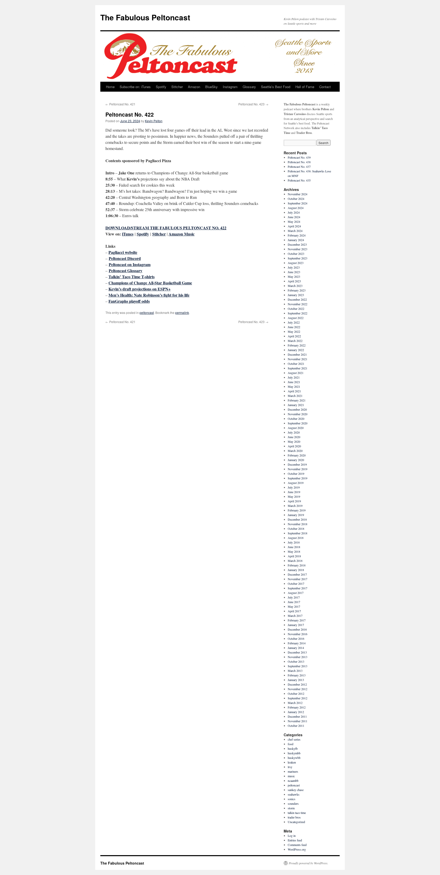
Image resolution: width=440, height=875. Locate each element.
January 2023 (296, 295)
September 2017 (297, 588)
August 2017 (296, 593)
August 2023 (296, 263)
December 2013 (297, 652)
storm (291, 808)
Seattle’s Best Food (275, 86)
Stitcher (177, 86)
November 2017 (297, 579)
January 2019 (296, 515)
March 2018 (295, 561)
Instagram (230, 86)
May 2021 (294, 386)
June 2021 (294, 382)
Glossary (249, 86)
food (290, 744)
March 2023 (295, 286)
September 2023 (297, 258)
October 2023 (296, 254)
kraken (292, 762)
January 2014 (296, 648)
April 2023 (294, 281)
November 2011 (297, 721)
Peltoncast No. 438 (299, 162)
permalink (182, 312)
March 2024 (295, 231)
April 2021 (294, 391)
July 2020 (294, 432)
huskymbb (294, 753)
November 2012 (297, 689)
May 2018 (294, 551)
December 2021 (297, 354)
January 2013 (296, 680)
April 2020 (294, 446)
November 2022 (297, 304)
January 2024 (296, 240)
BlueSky (211, 86)
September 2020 (297, 423)
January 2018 (296, 570)
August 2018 (296, 538)
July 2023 (294, 267)
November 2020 (297, 414)
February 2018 (297, 565)
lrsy (290, 767)
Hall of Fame (304, 86)
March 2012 (295, 703)
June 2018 (294, 547)
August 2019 (296, 483)
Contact (325, 86)
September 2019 (297, 478)
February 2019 (297, 510)
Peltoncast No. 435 (299, 180)
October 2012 (296, 693)
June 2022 (294, 327)
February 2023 (297, 290)
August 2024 (296, 208)
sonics (291, 799)
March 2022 (295, 341)
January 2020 (296, 460)
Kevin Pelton (153, 121)
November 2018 (297, 524)
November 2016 (297, 634)
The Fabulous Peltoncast (145, 17)
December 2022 (297, 299)
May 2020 (294, 441)
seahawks (293, 794)
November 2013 (297, 657)
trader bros (294, 817)
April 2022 (294, 336)
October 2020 (296, 418)
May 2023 (294, 276)
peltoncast (147, 312)
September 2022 (297, 313)
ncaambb (293, 781)
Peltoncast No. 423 (253, 104)
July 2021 (294, 377)
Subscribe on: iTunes (135, 86)
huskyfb (293, 748)
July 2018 (294, 542)
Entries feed (295, 840)
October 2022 (296, 309)
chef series (294, 739)
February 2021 (297, 400)
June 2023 (294, 272)
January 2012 (296, 712)
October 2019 (296, 473)
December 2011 (297, 716)
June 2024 (294, 217)
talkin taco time (297, 813)
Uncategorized (296, 822)
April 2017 (294, 611)
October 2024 (296, 199)
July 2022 (294, 322)
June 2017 (294, 602)
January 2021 (296, 405)
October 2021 (296, 364)
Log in (292, 836)
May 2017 (294, 606)
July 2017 (294, 597)
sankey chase (296, 790)
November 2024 (297, 194)
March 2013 (295, 671)
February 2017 (297, 620)
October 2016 (296, 638)
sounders (293, 803)
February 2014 (297, 643)
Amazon (194, 86)
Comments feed (297, 845)
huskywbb (294, 758)
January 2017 (296, 625)
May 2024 (294, 221)
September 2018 (297, 533)
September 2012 (297, 698)
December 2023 (297, 244)
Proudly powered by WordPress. (308, 863)
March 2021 (295, 396)
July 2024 (294, 212)
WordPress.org (297, 849)
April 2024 (294, 226)
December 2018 (297, 519)
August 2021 (296, 373)
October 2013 (296, 661)
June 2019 (294, 492)
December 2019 (297, 464)
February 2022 (297, 345)
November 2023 (297, 249)
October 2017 (296, 583)
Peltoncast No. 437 (299, 166)
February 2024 (297, 235)
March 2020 (295, 451)
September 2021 (297, 368)
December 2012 (297, 684)
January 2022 (296, 350)
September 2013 (297, 666)
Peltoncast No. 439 (299, 157)
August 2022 (296, 318)
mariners (293, 771)
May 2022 (294, 331)
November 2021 (297, 359)
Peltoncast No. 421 (120, 104)
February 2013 (297, 675)
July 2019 (294, 487)
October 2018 (296, 528)
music (291, 776)
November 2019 (297, 469)
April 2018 (294, 556)
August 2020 (296, 428)
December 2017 (297, 574)
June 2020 (294, 437)
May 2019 (294, 496)
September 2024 (297, 203)
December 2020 (297, 409)
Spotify (161, 86)
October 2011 (296, 726)
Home (110, 86)
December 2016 (297, 629)
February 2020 (297, 455)
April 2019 (294, 501)
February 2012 (297, 707)
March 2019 (295, 506)
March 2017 (295, 616)
